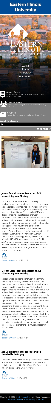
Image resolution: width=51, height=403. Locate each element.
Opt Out (40, 399)
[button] (25, 199)
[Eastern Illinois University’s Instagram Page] (50, 129)
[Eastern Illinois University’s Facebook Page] (41, 129)
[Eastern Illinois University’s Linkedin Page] (44, 129)
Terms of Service (14, 399)
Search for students (9, 121)
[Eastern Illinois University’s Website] (38, 129)
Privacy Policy (29, 399)
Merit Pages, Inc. (23, 397)
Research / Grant (8, 260)
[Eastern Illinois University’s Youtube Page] (47, 129)
